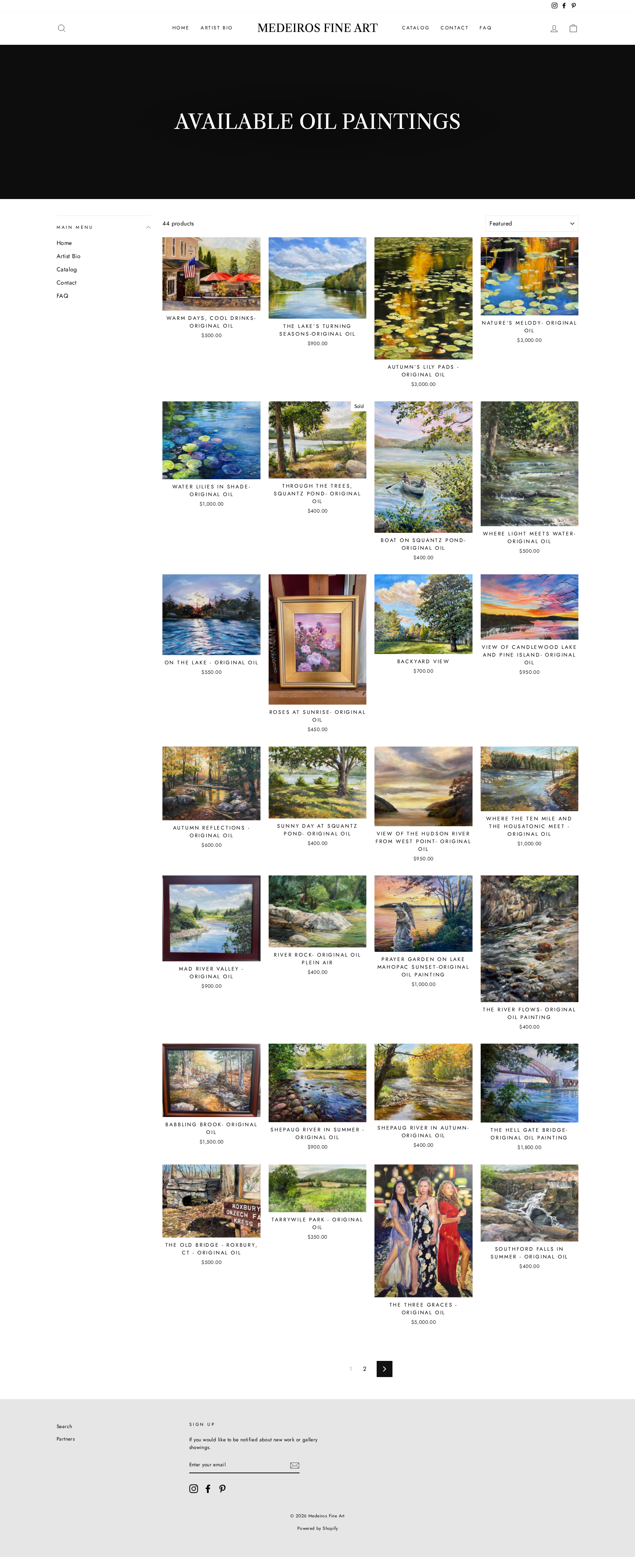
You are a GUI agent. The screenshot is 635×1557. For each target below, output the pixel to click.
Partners (66, 1438)
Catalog (416, 27)
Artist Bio (217, 27)
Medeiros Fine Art (317, 28)
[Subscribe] (294, 1465)
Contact (455, 27)
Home (181, 27)
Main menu (75, 227)
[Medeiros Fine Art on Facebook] (208, 1488)
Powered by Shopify (317, 1528)
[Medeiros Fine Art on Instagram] (193, 1488)
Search (64, 1426)
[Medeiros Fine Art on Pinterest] (222, 1488)
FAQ (486, 27)
